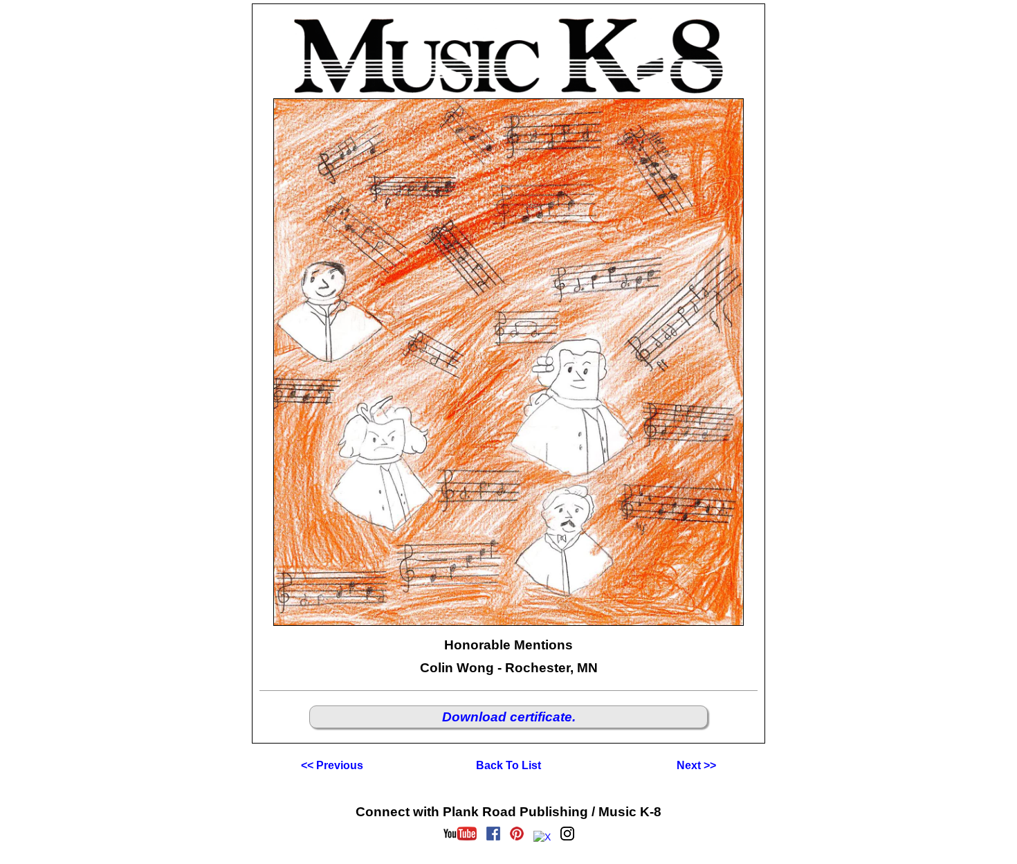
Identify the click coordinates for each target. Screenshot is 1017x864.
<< (332, 765)
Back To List (508, 765)
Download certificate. (509, 717)
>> (696, 765)
